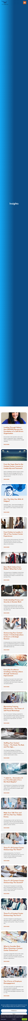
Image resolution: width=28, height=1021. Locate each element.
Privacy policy (3, 1019)
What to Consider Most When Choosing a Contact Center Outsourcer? (13, 948)
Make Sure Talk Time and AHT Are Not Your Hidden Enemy (13, 815)
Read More (6, 444)
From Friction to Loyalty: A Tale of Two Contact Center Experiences (13, 534)
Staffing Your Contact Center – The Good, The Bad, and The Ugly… (14, 745)
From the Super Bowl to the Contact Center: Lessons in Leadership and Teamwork (13, 466)
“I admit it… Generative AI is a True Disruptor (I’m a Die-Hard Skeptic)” (13, 780)
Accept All (24, 1019)
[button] (24, 2)
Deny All (14, 1019)
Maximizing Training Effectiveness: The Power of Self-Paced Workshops (14, 708)
